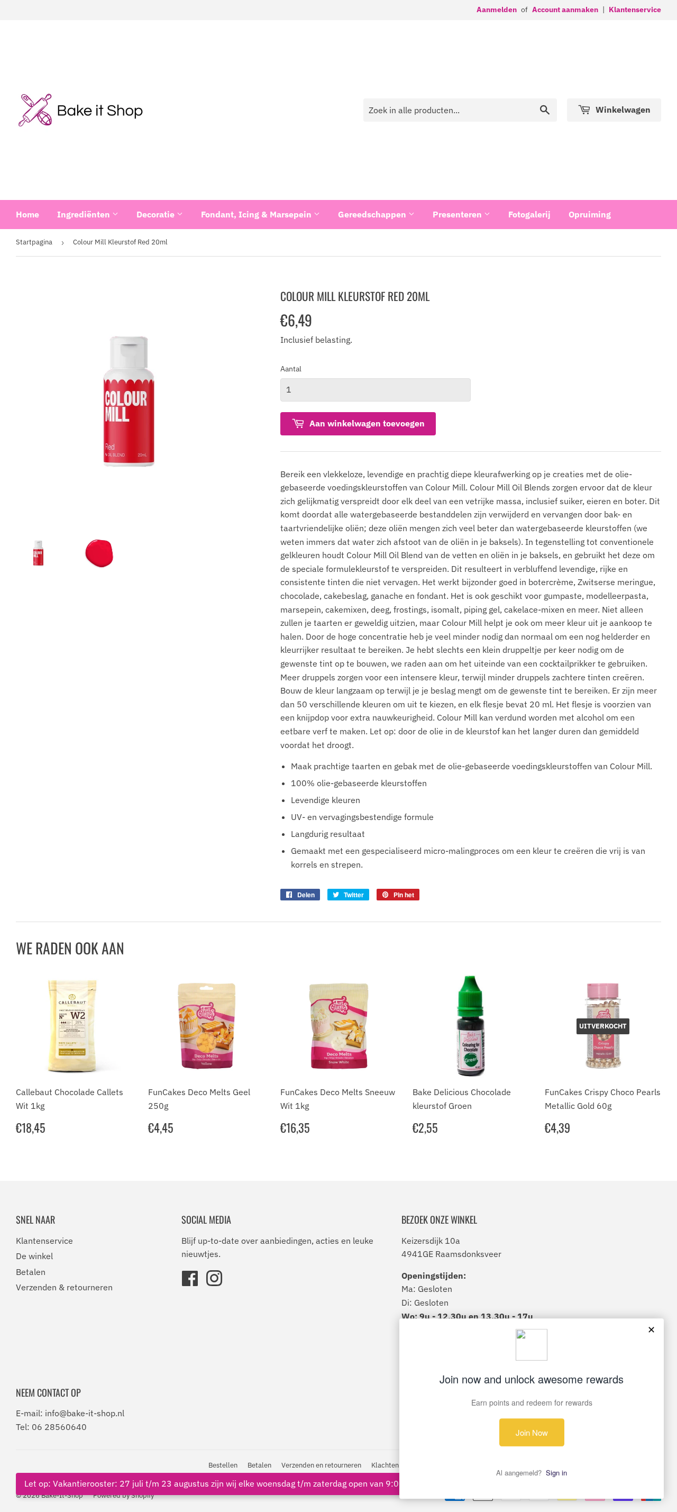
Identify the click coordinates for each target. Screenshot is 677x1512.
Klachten (385, 1465)
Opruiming (590, 214)
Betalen (30, 1272)
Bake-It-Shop (62, 1495)
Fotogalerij (529, 214)
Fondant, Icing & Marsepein (257, 214)
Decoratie (156, 214)
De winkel (34, 1256)
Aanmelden (497, 9)
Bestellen (222, 1465)
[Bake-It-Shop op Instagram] (214, 1282)
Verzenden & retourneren (64, 1287)
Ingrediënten (84, 214)
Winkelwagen (622, 109)
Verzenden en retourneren (321, 1465)
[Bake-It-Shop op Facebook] (189, 1282)
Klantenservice (635, 9)
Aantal (290, 369)
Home (27, 214)
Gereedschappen (373, 214)
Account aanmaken (565, 9)
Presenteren (458, 214)
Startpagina (34, 242)
